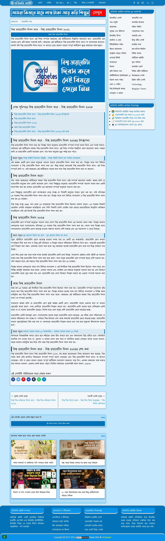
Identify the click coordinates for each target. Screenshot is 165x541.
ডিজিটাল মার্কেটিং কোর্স (93, 517)
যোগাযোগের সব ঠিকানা (60, 529)
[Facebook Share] (13, 379)
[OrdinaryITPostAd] (58, 12)
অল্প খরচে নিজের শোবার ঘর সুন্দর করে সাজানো (79, 462)
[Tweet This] (18, 379)
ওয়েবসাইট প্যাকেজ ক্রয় (93, 521)
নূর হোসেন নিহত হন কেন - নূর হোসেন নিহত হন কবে (45, 235)
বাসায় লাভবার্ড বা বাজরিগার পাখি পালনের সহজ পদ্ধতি (33, 462)
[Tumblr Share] (34, 379)
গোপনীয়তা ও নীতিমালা (60, 517)
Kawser (107, 537)
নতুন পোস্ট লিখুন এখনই (94, 529)
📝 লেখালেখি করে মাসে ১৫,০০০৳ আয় (128, 121)
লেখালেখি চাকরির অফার (93, 525)
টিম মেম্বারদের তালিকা (60, 525)
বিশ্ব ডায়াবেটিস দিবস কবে (24, 118)
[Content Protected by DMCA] (82, 537)
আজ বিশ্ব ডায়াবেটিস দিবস (58, 34)
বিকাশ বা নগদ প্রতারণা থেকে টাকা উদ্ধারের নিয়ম (31, 492)
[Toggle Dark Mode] (148, 3)
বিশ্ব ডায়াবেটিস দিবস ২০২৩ (25, 123)
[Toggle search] (152, 3)
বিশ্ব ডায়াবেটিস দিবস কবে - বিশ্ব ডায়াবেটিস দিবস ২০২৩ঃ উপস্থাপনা (41, 114)
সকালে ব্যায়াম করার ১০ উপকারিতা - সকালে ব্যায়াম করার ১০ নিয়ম (50, 331)
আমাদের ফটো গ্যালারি (60, 521)
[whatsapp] (138, 3)
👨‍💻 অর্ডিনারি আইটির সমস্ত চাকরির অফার (128, 111)
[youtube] (143, 3)
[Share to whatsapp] (39, 379)
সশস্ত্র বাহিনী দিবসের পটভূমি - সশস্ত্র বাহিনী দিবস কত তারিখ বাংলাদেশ (51, 158)
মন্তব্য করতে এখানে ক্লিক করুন (59, 423)
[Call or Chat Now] (4, 536)
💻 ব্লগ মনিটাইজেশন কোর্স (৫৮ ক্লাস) (127, 124)
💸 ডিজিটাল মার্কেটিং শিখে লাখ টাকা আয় (128, 118)
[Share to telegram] (44, 379)
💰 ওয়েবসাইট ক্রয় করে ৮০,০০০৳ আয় (128, 114)
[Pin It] (23, 379)
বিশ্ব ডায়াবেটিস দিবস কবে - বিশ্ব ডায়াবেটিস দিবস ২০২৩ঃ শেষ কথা (41, 131)
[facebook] (134, 3)
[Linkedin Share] (29, 379)
